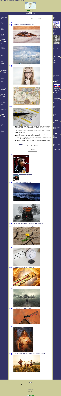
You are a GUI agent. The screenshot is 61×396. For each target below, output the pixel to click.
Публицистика (2, 22)
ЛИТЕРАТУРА (4, 15)
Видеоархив (2, 64)
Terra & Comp (20, 144)
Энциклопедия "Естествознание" (55, 48)
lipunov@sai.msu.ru (38, 384)
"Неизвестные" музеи (3, 60)
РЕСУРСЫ (56, 120)
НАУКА (57, 15)
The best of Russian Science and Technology (56, 149)
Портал (1, 0)
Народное (54, 106)
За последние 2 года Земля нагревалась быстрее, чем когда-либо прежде (23, 267)
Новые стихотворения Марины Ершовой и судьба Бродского (22, 153)
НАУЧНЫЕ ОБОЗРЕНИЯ (57, 56)
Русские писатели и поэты (56, 127)
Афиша (2, 18)
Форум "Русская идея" (3, 90)
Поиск (54, 122)
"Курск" (2, 23)
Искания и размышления (4, 30)
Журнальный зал (3, 39)
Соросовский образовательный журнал (56, 71)
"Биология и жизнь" (55, 63)
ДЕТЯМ (4, 116)
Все (53, 143)
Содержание (4, 0)
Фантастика (2, 119)
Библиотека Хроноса (55, 92)
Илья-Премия (2, 114)
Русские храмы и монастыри (3, 63)
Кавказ (2, 24)
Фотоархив (2, 131)
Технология (54, 76)
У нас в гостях (2, 35)
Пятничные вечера (3, 98)
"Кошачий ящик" (3, 48)
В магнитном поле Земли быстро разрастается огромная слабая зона (23, 246)
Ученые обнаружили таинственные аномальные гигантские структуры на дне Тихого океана (26, 86)
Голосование (16, 0)
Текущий (2, 124)
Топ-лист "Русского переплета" (55, 136)
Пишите (10, 0)
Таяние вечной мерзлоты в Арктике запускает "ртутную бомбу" (22, 182)
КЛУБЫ (4, 96)
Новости (12, 0)
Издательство (2, 36)
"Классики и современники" (4, 43)
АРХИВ (4, 122)
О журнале (54, 114)
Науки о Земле (55, 74)
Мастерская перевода (3, 105)
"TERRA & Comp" (55, 60)
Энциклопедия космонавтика (55, 46)
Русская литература (55, 80)
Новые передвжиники (3, 56)
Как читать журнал (55, 115)
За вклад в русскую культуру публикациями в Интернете (4, 110)
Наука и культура (55, 33)
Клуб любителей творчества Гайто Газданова (4, 102)
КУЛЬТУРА (4, 53)
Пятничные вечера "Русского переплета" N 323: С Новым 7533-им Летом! (24, 325)
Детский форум (3, 94)
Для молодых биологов (57, 88)
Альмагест (2, 81)
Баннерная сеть (55, 137)
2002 (1, 126)
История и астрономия (56, 31)
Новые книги (2, 34)
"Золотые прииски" (3, 49)
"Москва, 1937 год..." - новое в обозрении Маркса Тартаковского (22, 174)
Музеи (54, 102)
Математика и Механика (56, 75)
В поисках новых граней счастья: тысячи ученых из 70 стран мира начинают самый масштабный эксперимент (29, 353)
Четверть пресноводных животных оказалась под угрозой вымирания (23, 308)
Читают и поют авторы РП (56, 98)
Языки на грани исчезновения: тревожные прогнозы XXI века (22, 65)
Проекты (54, 123)
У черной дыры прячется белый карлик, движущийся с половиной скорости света (25, 21)
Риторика (2, 61)
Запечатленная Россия (3, 82)
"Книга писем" (2, 47)
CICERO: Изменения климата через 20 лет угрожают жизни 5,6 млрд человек (24, 226)
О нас (7, 0)
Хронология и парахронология (3, 78)
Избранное (54, 128)
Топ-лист (19, 0)
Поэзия (2, 28)
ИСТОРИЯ (4, 72)
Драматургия (2, 29)
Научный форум (3, 89)
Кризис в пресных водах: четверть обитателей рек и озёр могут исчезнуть (23, 24)
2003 (1, 125)
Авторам (54, 113)
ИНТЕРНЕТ (56, 133)
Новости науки (55, 145)
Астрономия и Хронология (4, 80)
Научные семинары (55, 54)
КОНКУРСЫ (56, 83)
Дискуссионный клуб (3, 88)
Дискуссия (22, 0)
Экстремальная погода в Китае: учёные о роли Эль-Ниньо (21, 287)
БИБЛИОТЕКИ (57, 90)
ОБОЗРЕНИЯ (4, 41)
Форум (2, 120)
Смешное (54, 107)
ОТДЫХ (57, 100)
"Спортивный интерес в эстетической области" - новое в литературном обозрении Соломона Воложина (28, 223)
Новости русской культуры (4, 17)
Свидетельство (29, 16)
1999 (1, 130)
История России (3, 74)
